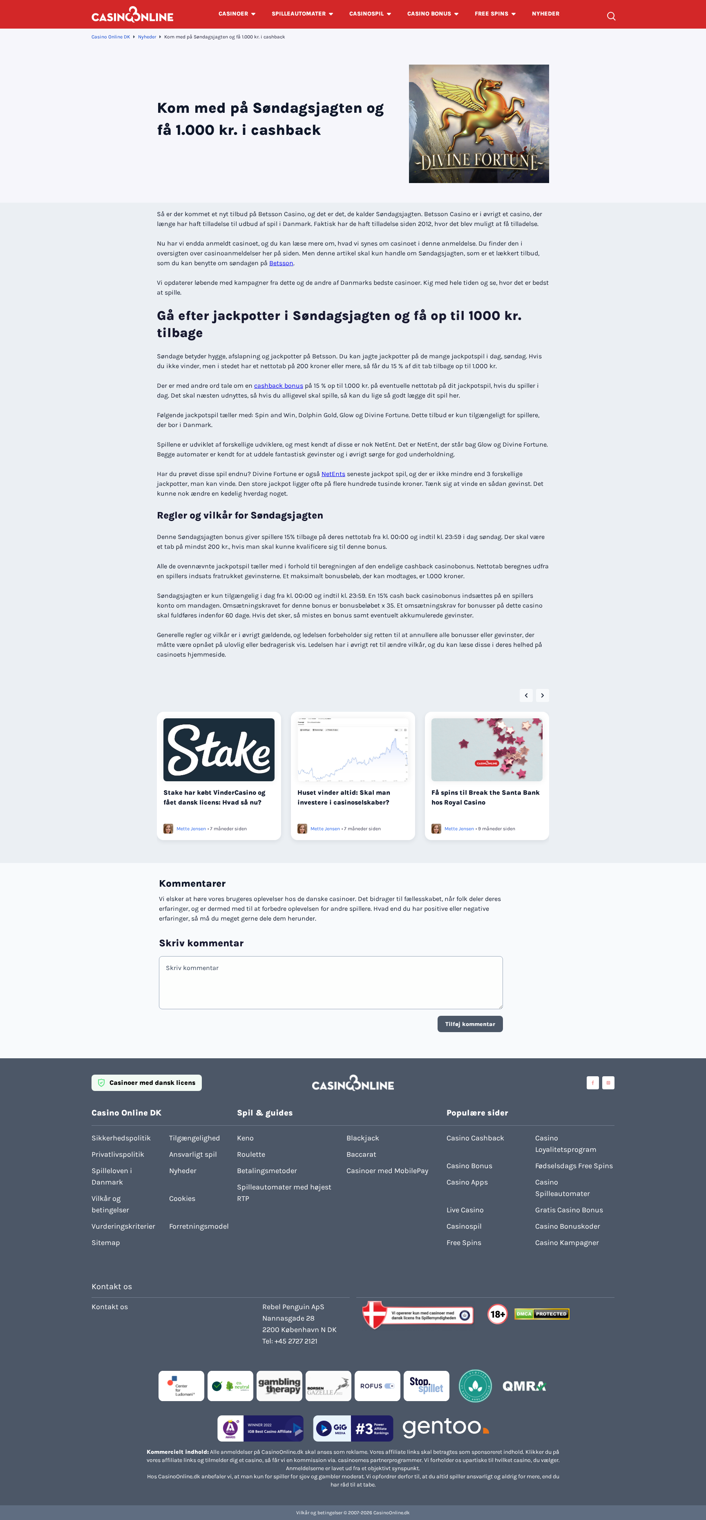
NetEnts (333, 474)
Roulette (251, 1154)
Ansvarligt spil (193, 1154)
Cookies (182, 1198)
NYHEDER (545, 13)
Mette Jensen (191, 829)
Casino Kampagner (567, 1242)
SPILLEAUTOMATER (299, 13)
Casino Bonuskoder (567, 1226)
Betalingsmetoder (267, 1170)
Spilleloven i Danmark (112, 1176)
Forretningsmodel (199, 1226)
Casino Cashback (475, 1137)
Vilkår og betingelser (110, 1204)
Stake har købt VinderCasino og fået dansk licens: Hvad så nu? (214, 797)
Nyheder (147, 37)
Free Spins (464, 1242)
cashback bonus (278, 385)
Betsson (281, 263)
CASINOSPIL (366, 13)
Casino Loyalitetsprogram (566, 1143)
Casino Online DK (111, 37)
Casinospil (464, 1226)
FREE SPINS (491, 13)
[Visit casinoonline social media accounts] (593, 1082)
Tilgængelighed (194, 1137)
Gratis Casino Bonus (569, 1209)
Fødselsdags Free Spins (574, 1165)
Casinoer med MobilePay (387, 1170)
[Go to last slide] (526, 695)
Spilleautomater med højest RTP (284, 1192)
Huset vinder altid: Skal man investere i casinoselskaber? (343, 797)
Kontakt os (110, 1306)
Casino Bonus (469, 1165)
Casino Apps (467, 1182)
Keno (245, 1137)
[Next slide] (542, 695)
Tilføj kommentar (470, 1024)
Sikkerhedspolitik (121, 1137)
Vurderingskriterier (123, 1226)
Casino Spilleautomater (562, 1188)
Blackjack (362, 1137)
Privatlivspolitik (118, 1154)
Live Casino (465, 1209)
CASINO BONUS (429, 13)
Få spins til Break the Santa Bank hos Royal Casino (485, 797)
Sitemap (106, 1242)
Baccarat (361, 1154)
